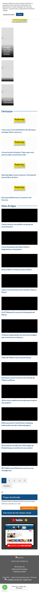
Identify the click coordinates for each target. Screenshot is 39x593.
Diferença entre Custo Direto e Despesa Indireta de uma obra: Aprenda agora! (17, 424)
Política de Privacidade (19, 569)
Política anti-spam (19, 571)
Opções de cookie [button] (8, 14)
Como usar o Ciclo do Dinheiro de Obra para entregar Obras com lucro (19, 131)
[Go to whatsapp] (4, 587)
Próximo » (7, 486)
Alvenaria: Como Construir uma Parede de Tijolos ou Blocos (18, 379)
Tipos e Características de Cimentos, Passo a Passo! (19, 291)
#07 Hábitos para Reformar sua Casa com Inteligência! (18, 469)
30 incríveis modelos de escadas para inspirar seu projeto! (19, 401)
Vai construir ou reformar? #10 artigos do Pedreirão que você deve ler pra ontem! (18, 446)
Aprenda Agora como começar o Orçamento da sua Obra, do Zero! (19, 176)
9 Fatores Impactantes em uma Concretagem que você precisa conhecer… (19, 336)
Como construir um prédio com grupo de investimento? (17, 225)
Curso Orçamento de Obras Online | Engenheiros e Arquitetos (16, 248)
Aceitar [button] (19, 14)
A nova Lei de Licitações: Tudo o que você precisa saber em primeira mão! (18, 153)
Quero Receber (28, 508)
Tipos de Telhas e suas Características (16, 357)
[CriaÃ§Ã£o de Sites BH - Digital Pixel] (19, 579)
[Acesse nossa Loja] (2, 493)
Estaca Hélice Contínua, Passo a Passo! (17, 269)
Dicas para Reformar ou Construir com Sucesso (17, 198)
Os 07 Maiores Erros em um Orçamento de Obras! (18, 313)
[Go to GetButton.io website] (5, 591)
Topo (33, 586)
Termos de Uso (19, 567)
